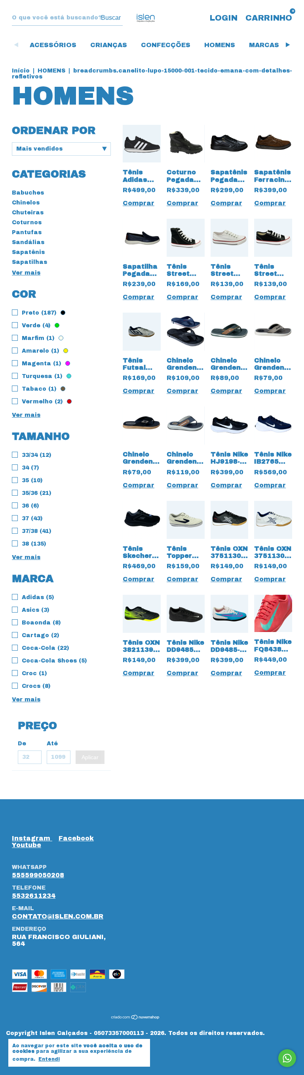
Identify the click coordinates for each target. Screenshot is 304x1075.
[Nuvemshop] (135, 1017)
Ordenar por (53, 130)
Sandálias (28, 242)
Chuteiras (28, 213)
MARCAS (264, 45)
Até (52, 744)
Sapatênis (28, 252)
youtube (26, 845)
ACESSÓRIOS (53, 45)
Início (21, 71)
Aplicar (90, 757)
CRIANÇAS (108, 45)
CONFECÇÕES (165, 45)
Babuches (28, 193)
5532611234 (33, 895)
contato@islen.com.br (57, 916)
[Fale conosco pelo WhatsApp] (287, 1058)
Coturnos (27, 222)
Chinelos (26, 203)
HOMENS (219, 45)
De (22, 744)
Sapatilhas (29, 262)
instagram (32, 838)
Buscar (111, 17)
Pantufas (27, 232)
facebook (76, 838)
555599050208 (38, 875)
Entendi (49, 1059)
